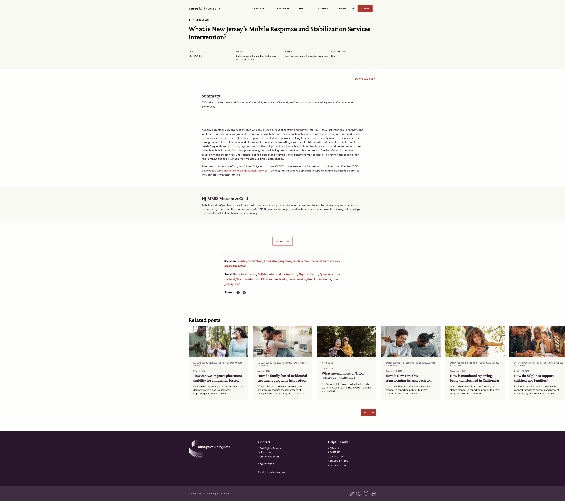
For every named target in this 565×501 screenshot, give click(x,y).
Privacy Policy (338, 461)
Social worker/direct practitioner (310, 279)
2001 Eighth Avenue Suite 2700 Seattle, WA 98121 (269, 452)
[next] (372, 412)
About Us (334, 452)
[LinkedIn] (373, 493)
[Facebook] (359, 493)
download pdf (364, 78)
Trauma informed (248, 279)
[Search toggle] (353, 8)
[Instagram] (351, 493)
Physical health (308, 274)
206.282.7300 (266, 464)
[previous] (365, 412)
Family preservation (249, 261)
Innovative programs (277, 261)
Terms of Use (337, 465)
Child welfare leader (274, 279)
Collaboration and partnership (277, 274)
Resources (202, 19)
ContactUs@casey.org (271, 472)
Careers (333, 447)
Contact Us (336, 456)
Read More (282, 241)
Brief (237, 284)
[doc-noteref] (283, 166)
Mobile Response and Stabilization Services (241, 170)
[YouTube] (366, 493)
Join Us (365, 8)
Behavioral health (244, 274)
